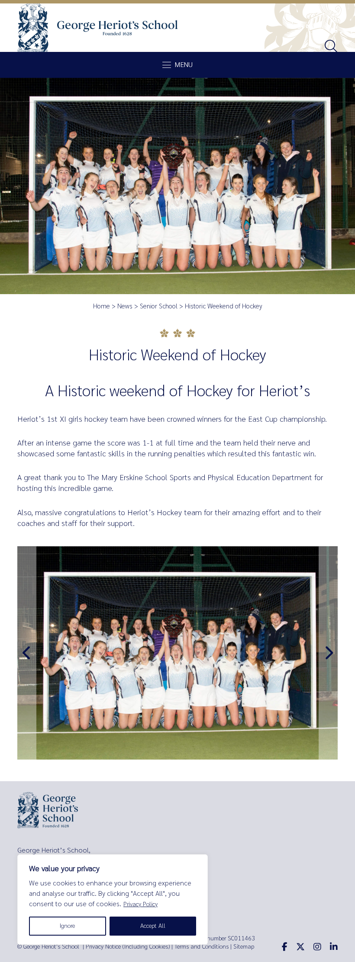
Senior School (159, 306)
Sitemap (243, 946)
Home (101, 306)
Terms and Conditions (201, 946)
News (124, 306)
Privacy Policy (140, 904)
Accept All (152, 925)
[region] (112, 899)
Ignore (67, 925)
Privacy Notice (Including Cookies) (128, 946)
